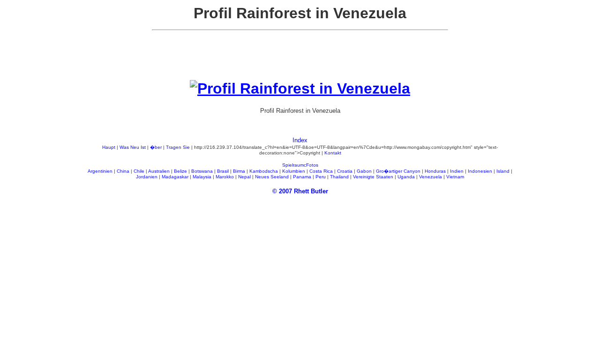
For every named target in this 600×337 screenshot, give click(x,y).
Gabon (364, 171)
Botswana (202, 171)
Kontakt (332, 152)
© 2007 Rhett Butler (300, 191)
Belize (180, 171)
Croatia (344, 171)
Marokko (225, 176)
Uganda (406, 176)
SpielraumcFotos (300, 165)
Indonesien (480, 171)
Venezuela (430, 176)
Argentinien (100, 171)
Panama (302, 176)
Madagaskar (175, 176)
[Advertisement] (300, 59)
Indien (457, 171)
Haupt (108, 147)
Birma (239, 171)
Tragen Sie (178, 147)
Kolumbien (293, 171)
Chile (139, 171)
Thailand (339, 176)
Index (300, 140)
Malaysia (202, 176)
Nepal (244, 176)
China (123, 171)
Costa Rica (321, 171)
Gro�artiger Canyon (398, 171)
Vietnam (455, 176)
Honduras (435, 171)
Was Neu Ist (133, 147)
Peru (320, 176)
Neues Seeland (272, 176)
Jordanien (147, 176)
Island (503, 171)
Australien (159, 171)
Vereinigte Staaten (373, 176)
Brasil (223, 171)
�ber (156, 147)
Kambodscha (263, 171)
